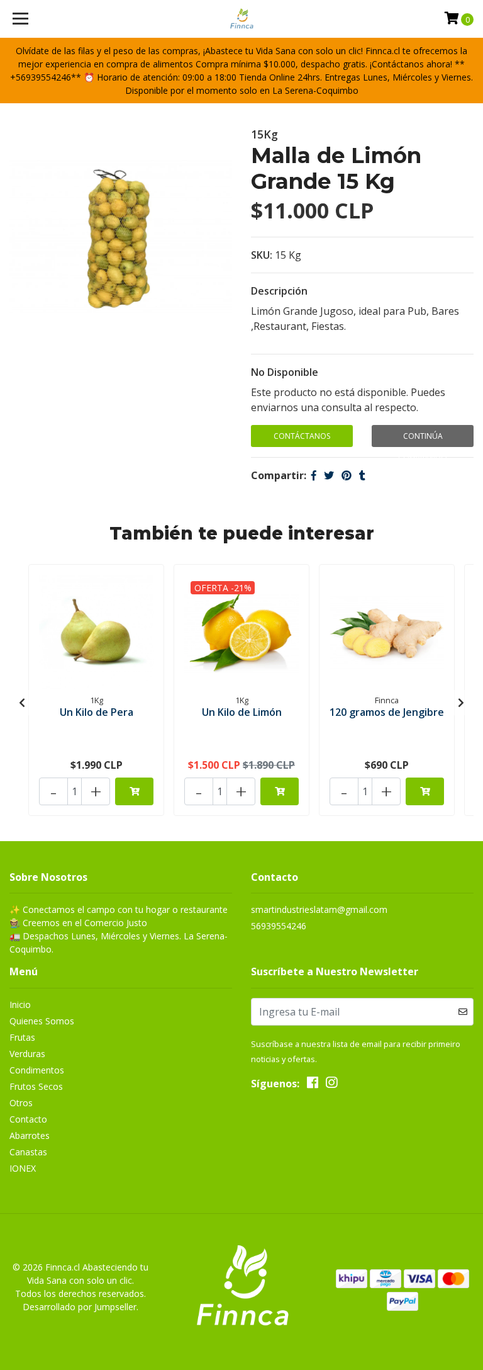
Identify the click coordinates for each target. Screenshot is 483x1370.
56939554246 (278, 926)
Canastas (28, 1152)
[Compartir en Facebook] (313, 475)
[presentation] (22, 702)
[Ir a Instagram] (331, 1085)
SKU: (261, 255)
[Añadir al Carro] (134, 791)
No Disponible (284, 372)
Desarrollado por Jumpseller (79, 1307)
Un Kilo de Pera (96, 712)
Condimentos (36, 1070)
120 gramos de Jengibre (387, 712)
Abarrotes (29, 1135)
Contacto (28, 1119)
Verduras (27, 1054)
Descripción (279, 291)
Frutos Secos (36, 1086)
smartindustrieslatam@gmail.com (319, 909)
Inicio (20, 1005)
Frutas (22, 1037)
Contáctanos (302, 436)
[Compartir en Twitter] (329, 475)
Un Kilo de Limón (242, 712)
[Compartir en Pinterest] (346, 475)
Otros (21, 1103)
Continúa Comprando (422, 439)
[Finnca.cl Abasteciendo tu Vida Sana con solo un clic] (242, 19)
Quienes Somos (41, 1021)
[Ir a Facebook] (312, 1085)
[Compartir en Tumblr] (362, 475)
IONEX (22, 1168)
